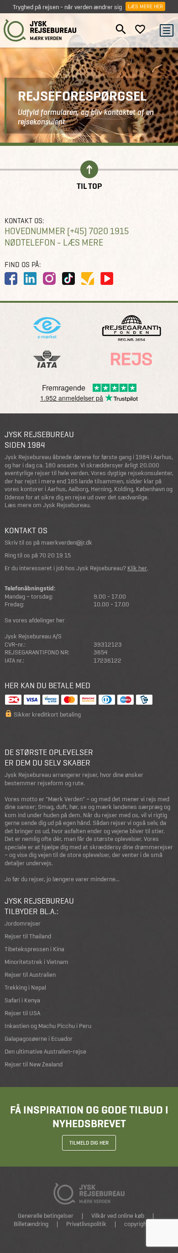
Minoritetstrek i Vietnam (36, 962)
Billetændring (31, 1224)
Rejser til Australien (30, 975)
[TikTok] (68, 278)
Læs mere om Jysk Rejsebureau (47, 505)
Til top (89, 185)
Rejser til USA (22, 1013)
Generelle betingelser (45, 1216)
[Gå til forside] (40, 30)
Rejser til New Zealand (34, 1064)
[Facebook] (11, 278)
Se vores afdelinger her (35, 620)
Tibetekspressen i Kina (34, 949)
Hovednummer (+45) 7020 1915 (67, 231)
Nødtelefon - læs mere (54, 242)
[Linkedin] (30, 278)
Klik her (137, 568)
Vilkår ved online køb (117, 1216)
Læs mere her (145, 6)
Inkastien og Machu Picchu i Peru (48, 1026)
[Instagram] (49, 278)
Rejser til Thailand (28, 936)
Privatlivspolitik (86, 1224)
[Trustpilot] (87, 278)
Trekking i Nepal (25, 987)
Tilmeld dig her (89, 1142)
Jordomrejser (23, 923)
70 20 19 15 (55, 555)
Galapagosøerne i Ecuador (39, 1039)
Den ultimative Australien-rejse (45, 1051)
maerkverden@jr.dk (66, 542)
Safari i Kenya (22, 1000)
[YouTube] (106, 278)
